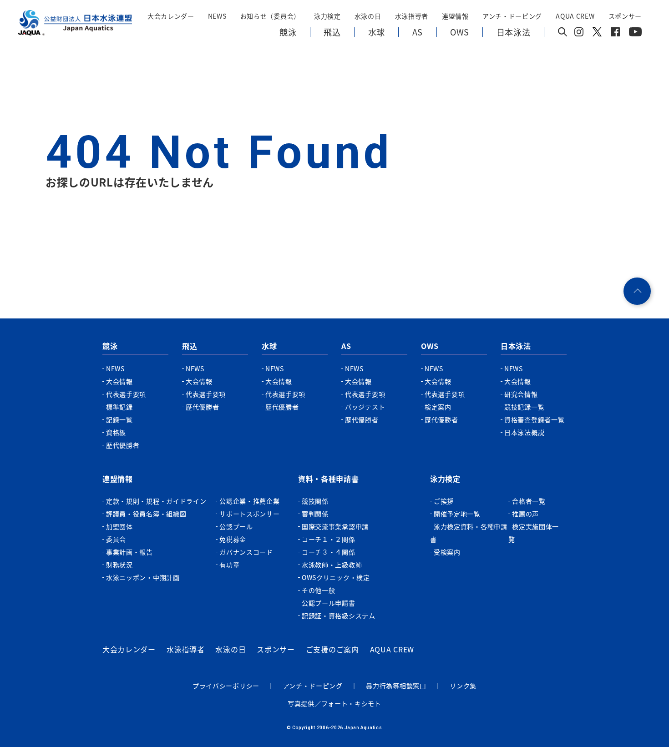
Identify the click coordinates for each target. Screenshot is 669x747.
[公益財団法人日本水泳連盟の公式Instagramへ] (578, 33)
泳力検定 (445, 478)
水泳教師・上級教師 (332, 564)
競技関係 (315, 500)
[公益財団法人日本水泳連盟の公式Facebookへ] (615, 33)
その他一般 (318, 590)
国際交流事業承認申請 (335, 526)
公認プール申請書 (328, 602)
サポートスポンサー (249, 513)
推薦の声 (525, 513)
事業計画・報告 (129, 551)
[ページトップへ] (637, 291)
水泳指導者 (186, 649)
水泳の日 (230, 649)
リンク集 (463, 685)
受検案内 (447, 551)
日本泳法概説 (524, 432)
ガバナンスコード (246, 551)
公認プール (236, 526)
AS (346, 345)
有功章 (229, 564)
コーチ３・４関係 (328, 551)
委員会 (116, 539)
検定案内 (438, 406)
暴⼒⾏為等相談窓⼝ (396, 685)
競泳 (109, 345)
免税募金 (232, 539)
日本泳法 (516, 345)
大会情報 (119, 381)
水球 (269, 345)
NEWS (217, 15)
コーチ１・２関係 (328, 539)
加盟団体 (119, 526)
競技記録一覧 (524, 406)
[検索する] (562, 32)
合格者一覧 (529, 500)
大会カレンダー (129, 649)
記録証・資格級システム (338, 615)
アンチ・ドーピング (313, 685)
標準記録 (119, 406)
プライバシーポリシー (226, 685)
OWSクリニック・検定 (336, 577)
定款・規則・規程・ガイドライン (156, 500)
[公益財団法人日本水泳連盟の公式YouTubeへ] (635, 33)
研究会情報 (521, 394)
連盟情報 (117, 478)
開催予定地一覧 (457, 513)
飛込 (189, 345)
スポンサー (625, 15)
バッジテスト (365, 406)
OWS (430, 345)
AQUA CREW (392, 649)
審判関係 (315, 513)
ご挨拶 (444, 500)
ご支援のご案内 (332, 649)
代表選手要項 (126, 394)
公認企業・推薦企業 (249, 500)
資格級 (116, 432)
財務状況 (119, 564)
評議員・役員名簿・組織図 (146, 513)
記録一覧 (119, 419)
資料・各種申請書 (328, 478)
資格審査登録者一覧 (534, 419)
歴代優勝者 (123, 444)
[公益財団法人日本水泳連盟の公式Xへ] (597, 33)
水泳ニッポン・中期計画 (143, 577)
